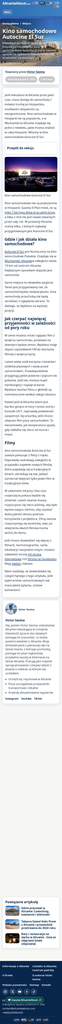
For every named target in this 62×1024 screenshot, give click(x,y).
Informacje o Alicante (15, 966)
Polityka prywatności (14, 985)
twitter (16, 564)
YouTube (26, 698)
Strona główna (10, 23)
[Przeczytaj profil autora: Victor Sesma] (11, 609)
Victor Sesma (36, 72)
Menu (7, 12)
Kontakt (46, 985)
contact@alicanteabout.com (18, 1008)
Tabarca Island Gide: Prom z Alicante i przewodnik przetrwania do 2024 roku (38, 925)
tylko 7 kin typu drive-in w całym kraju (30, 212)
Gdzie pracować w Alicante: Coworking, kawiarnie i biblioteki (35, 911)
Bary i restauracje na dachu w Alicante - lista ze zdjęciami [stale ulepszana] (38, 938)
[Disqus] (30, 751)
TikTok (38, 698)
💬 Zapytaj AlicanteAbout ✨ (24, 1000)
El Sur (14, 251)
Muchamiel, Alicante (18, 261)
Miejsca (26, 23)
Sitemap (34, 985)
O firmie (7, 975)
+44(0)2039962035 (12, 1012)
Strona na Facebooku (42, 559)
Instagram (11, 698)
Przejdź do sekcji (20, 148)
